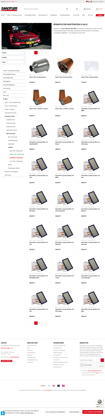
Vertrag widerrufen (32, 360)
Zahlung (29, 355)
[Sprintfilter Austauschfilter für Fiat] (91, 164)
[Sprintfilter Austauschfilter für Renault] (91, 197)
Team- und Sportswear (11, 106)
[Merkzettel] (77, 9)
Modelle (4, 57)
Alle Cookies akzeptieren (93, 412)
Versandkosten (31, 352)
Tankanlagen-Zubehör (14, 168)
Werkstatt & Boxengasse (11, 171)
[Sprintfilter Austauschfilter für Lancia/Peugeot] (91, 264)
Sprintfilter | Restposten (16, 158)
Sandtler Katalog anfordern (60, 362)
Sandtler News (57, 367)
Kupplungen (11, 144)
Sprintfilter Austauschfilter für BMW (90, 109)
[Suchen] (67, 9)
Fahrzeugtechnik (8, 78)
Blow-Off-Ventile (12, 137)
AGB (28, 348)
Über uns (6, 95)
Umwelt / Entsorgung (59, 350)
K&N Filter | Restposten (16, 151)
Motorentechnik (10, 133)
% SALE (5, 99)
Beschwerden (57, 355)
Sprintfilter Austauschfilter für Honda (64, 143)
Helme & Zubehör (9, 109)
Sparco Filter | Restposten (17, 154)
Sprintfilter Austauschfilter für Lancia (64, 276)
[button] (3, 413)
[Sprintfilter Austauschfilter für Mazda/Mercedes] (39, 264)
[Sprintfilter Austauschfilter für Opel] (91, 298)
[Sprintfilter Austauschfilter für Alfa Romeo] (91, 131)
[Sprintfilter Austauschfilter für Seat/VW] (65, 231)
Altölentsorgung (57, 352)
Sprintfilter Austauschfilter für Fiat (90, 176)
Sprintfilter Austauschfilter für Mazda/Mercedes (38, 276)
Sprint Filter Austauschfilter (63, 77)
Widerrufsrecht (31, 357)
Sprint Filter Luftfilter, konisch (38, 108)
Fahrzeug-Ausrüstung (10, 113)
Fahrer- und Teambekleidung (12, 102)
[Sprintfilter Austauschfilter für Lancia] (65, 264)
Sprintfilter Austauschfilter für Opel (90, 310)
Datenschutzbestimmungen (94, 370)
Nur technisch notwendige (55, 412)
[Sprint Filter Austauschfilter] (65, 66)
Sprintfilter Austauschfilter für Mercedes (38, 210)
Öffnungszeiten (57, 348)
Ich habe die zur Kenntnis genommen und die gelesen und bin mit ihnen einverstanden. (92, 372)
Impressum (30, 362)
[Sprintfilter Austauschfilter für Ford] (39, 164)
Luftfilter (10, 147)
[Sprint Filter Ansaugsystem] (39, 66)
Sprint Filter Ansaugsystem (37, 77)
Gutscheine (56, 360)
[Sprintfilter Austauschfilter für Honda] (65, 131)
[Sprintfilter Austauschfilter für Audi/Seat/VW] (39, 131)
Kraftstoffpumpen (13, 140)
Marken (4, 53)
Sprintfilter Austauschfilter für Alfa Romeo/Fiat (64, 210)
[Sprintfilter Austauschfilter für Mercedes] (39, 197)
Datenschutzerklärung (59, 345)
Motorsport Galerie (58, 364)
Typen (3, 62)
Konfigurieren (74, 412)
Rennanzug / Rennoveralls (60, 357)
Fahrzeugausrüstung (9, 74)
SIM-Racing (8, 175)
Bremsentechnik (10, 123)
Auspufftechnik (10, 119)
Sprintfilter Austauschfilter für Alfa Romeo (90, 143)
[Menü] (102, 400)
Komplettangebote (9, 85)
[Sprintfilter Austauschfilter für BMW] (91, 97)
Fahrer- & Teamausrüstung (11, 70)
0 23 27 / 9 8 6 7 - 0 (7, 348)
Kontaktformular (14, 357)
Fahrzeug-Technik (9, 116)
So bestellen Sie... (32, 345)
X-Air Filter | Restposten (16, 161)
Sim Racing (6, 88)
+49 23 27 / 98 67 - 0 (11, 1)
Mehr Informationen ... (28, 413)
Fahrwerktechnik (10, 126)
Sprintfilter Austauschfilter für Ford (38, 176)
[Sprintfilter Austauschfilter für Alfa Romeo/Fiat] (65, 197)
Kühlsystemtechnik (11, 130)
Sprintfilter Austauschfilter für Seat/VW (64, 243)
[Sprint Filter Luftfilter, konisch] (39, 97)
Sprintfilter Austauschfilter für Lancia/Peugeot (90, 276)
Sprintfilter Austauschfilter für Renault (90, 210)
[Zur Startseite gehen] (9, 9)
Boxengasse (6, 81)
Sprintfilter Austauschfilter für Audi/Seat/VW (38, 143)
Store (4, 92)
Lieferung (29, 350)
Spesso (10, 164)
